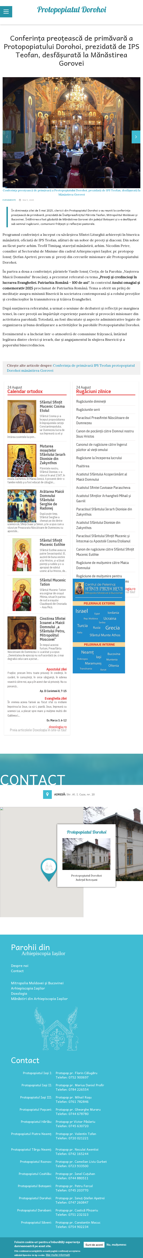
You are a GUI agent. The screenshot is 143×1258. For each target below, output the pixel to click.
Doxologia (19, 993)
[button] (49, 870)
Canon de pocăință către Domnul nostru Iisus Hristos (105, 434)
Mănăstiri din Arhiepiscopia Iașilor (39, 998)
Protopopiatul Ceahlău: (35, 1173)
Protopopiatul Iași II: (36, 1085)
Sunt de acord (94, 1245)
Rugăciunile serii (88, 409)
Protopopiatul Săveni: (36, 1222)
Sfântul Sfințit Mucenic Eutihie (52, 542)
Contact (17, 971)
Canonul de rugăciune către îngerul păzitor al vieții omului (101, 447)
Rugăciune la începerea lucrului (99, 457)
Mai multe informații (58, 1255)
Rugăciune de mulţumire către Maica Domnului (102, 565)
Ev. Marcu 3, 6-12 (57, 720)
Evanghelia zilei (56, 698)
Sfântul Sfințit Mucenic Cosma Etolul (52, 406)
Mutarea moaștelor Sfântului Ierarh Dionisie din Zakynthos (52, 454)
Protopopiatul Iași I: (37, 1072)
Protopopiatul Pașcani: (36, 1109)
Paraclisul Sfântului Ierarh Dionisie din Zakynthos (104, 512)
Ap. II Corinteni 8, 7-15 (53, 691)
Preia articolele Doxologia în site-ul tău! (38, 730)
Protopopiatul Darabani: (34, 1210)
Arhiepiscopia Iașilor (28, 988)
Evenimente (9, 200)
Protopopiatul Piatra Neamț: (31, 1133)
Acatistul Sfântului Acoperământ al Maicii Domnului (101, 477)
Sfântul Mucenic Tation (53, 582)
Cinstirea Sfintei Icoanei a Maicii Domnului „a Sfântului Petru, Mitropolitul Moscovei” (52, 628)
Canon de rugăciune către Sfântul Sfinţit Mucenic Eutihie (105, 552)
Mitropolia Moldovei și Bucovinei (37, 983)
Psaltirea (82, 466)
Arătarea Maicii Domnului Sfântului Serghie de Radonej (52, 499)
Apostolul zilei (56, 669)
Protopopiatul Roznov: (36, 1161)
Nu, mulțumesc (116, 1244)
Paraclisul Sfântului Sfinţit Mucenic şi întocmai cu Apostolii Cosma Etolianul (103, 538)
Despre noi (19, 965)
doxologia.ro (58, 726)
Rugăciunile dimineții (91, 401)
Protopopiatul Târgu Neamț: (31, 1149)
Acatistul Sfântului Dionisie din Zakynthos (98, 525)
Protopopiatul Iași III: (36, 1097)
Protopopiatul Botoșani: (35, 1185)
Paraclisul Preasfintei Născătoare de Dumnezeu (102, 420)
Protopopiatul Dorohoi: (35, 1197)
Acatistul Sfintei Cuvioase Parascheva (103, 487)
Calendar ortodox (25, 391)
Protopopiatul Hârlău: (36, 1121)
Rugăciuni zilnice (93, 391)
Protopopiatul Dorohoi (71, 9)
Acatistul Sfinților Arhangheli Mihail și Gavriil (103, 498)
